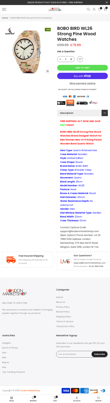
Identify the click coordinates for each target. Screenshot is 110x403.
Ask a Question (66, 51)
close (3, 2)
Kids (4, 367)
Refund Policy (63, 311)
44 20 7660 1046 (96, 266)
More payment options (83, 83)
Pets (4, 352)
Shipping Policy (63, 316)
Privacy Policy (63, 307)
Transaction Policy (65, 326)
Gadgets (6, 343)
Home (5, 18)
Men (4, 357)
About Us (60, 302)
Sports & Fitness (10, 347)
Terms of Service (64, 321)
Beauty (5, 362)
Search (59, 297)
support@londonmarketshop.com (90, 262)
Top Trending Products (13, 372)
